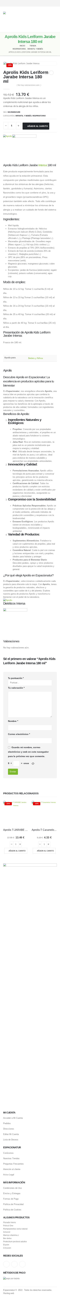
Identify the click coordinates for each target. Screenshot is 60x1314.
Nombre (13, 721)
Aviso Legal (8, 1174)
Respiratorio (39, 116)
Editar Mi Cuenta (11, 1134)
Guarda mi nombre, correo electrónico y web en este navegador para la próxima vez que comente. (28, 751)
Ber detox (7, 1238)
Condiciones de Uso (12, 1188)
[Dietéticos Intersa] (24, 146)
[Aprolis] (7, 146)
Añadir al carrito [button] (17, 851)
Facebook (22, 1264)
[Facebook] (55, 3)
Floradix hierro (9, 1222)
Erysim (6, 1245)
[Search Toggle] (41, 19)
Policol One (8, 1226)
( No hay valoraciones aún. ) (29, 85)
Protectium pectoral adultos (15, 1241)
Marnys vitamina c (11, 1235)
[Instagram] (44, 3)
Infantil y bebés (24, 116)
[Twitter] (49, 3)
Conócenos (8, 1153)
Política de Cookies (12, 1209)
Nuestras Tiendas (11, 1158)
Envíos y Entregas (11, 1193)
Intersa (42, 165)
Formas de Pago (11, 1199)
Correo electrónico (19, 734)
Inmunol (6, 1232)
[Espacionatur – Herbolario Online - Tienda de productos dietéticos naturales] (20, 19)
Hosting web (8, 1293)
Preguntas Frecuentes (13, 1164)
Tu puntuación (16, 678)
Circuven (7, 1248)
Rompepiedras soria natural (15, 1229)
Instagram (6, 1264)
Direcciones (8, 1129)
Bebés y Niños (35, 358)
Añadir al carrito (37, 126)
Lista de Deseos (10, 1139)
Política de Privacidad (13, 1204)
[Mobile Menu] (54, 19)
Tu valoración (16, 688)
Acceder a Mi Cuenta (13, 1118)
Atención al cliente (11, 1169)
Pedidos (7, 1123)
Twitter (14, 1264)
